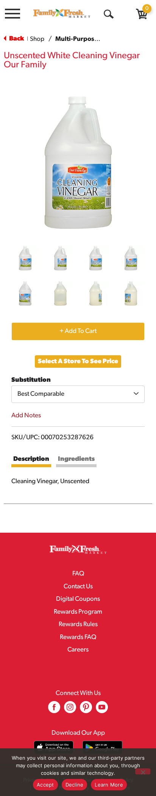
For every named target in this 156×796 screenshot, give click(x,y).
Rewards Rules (78, 624)
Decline (75, 785)
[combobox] (78, 394)
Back (16, 39)
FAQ (78, 574)
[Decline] (142, 771)
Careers (78, 650)
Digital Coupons (78, 599)
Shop (37, 39)
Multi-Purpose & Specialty (93, 39)
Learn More (109, 785)
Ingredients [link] (76, 459)
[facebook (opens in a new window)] (54, 710)
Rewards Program (78, 612)
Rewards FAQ (78, 637)
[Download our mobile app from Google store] (102, 747)
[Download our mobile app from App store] (53, 747)
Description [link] (31, 459)
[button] (25, 258)
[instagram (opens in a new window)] (70, 710)
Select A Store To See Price (78, 361)
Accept (45, 785)
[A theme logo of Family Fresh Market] (61, 13)
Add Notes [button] (26, 415)
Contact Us (78, 586)
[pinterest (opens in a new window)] (86, 710)
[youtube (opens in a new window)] (102, 710)
